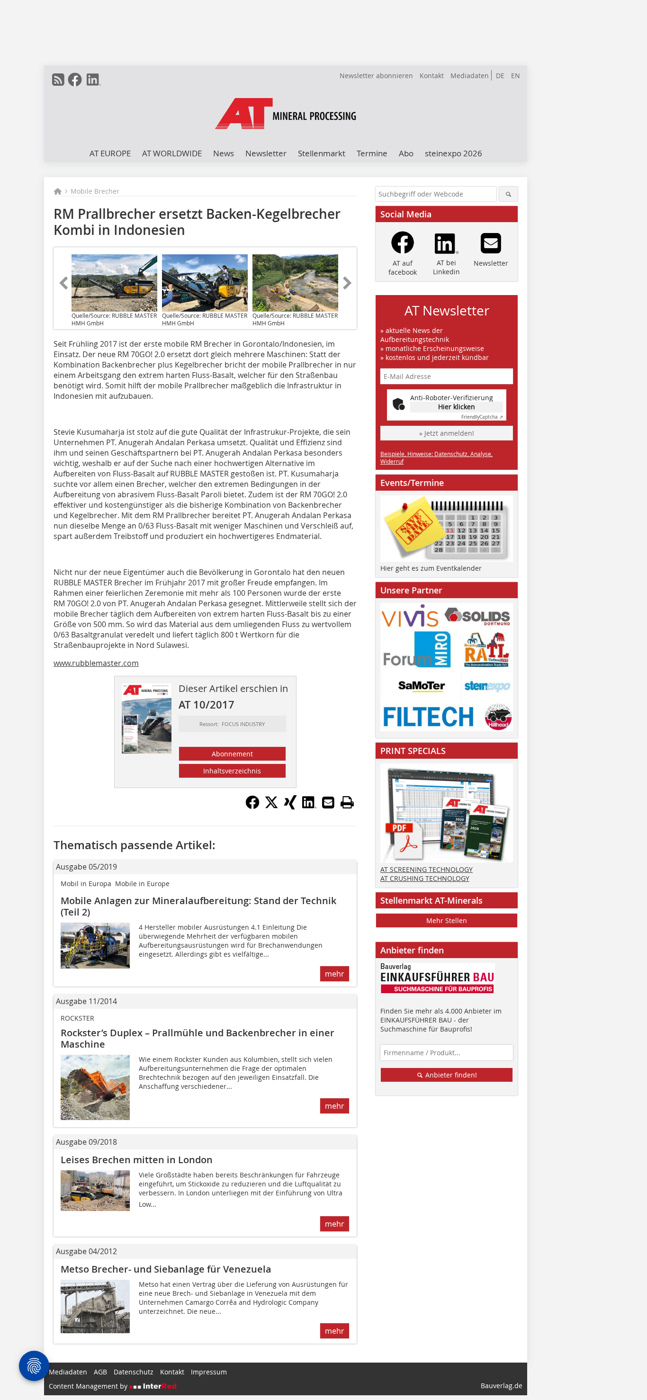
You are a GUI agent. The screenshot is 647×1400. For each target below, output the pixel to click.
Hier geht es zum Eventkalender (431, 568)
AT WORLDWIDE (172, 153)
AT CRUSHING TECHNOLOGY (424, 878)
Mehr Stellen (446, 920)
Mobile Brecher (95, 191)
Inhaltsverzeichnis (232, 770)
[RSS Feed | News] (58, 79)
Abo (406, 153)
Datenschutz (133, 1371)
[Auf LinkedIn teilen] (309, 806)
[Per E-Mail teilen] (328, 802)
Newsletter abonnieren (376, 75)
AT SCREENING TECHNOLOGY (426, 869)
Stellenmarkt (321, 153)
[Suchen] (508, 194)
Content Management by (89, 1386)
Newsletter (266, 153)
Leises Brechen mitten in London (137, 1159)
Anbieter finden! (450, 1074)
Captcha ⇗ (482, 417)
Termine (372, 153)
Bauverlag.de (501, 1385)
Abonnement (232, 753)
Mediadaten (469, 75)
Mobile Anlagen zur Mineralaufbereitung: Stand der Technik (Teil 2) (198, 906)
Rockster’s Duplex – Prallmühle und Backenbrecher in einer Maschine (197, 1038)
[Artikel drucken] (347, 802)
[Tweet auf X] (271, 806)
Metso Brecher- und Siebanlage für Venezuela (166, 1269)
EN (515, 75)
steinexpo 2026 (453, 153)
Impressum (209, 1371)
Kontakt (432, 75)
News (223, 153)
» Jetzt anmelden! (446, 433)
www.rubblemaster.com (96, 663)
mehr (334, 974)
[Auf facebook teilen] (252, 806)
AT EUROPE (110, 153)
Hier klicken (456, 406)
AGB (100, 1371)
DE (500, 75)
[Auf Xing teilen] (290, 806)
